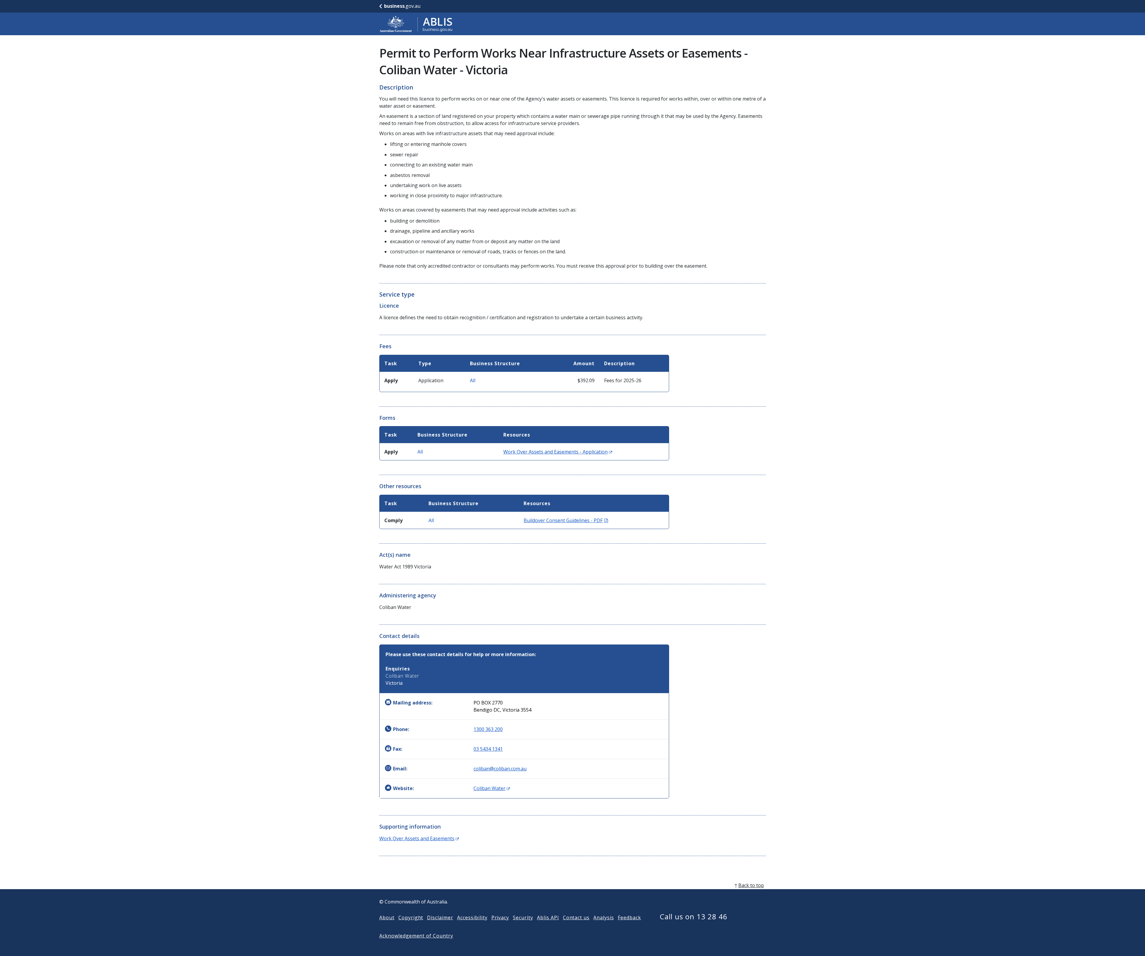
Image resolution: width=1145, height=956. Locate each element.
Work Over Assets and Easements (419, 838)
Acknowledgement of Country (416, 935)
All (472, 380)
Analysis (603, 917)
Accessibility (472, 917)
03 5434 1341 (488, 749)
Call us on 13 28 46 (694, 916)
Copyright (410, 917)
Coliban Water (492, 788)
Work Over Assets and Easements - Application (557, 451)
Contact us (576, 917)
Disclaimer (440, 917)
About (386, 917)
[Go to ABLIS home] (416, 24)
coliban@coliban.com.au (500, 768)
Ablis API (548, 917)
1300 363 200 (488, 729)
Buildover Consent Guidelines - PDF (566, 520)
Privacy (500, 917)
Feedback (629, 917)
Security (523, 917)
